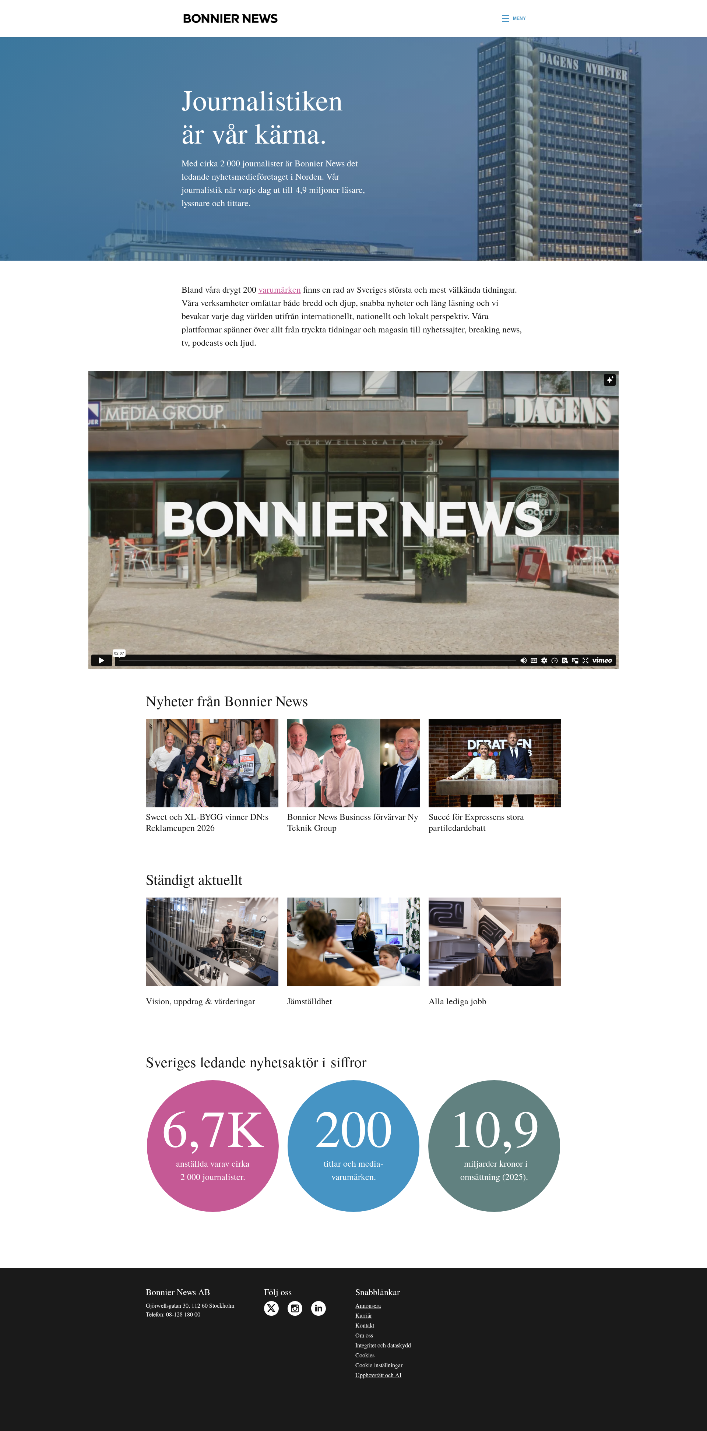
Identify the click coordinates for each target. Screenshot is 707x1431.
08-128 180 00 (183, 1314)
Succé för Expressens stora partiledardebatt (476, 822)
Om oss (364, 1335)
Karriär (363, 1315)
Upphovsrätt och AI (378, 1375)
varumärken (279, 289)
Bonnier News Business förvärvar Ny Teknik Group (352, 822)
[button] (514, 18)
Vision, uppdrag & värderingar (200, 1001)
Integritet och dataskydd (383, 1345)
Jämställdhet (309, 1001)
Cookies (364, 1355)
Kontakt (364, 1325)
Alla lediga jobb (457, 1001)
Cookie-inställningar (378, 1365)
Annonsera (368, 1305)
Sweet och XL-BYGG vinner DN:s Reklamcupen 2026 (207, 822)
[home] (230, 18)
